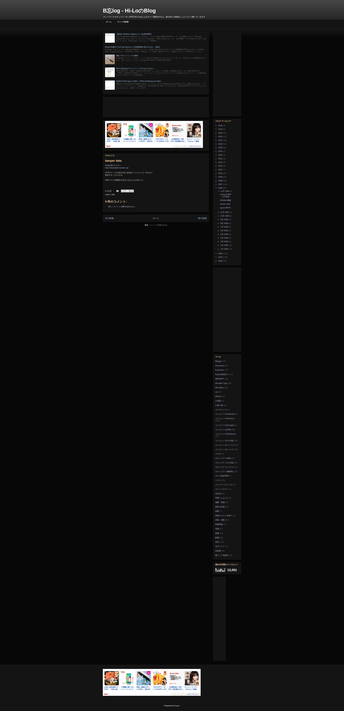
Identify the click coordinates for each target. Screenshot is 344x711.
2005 (220, 253)
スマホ (218, 454)
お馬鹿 (218, 401)
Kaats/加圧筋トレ (222, 374)
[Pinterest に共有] (132, 191)
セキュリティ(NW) (223, 458)
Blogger (218, 361)
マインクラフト (221, 489)
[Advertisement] (156, 106)
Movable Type (221, 383)
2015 (220, 155)
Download (219, 366)
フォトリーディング (223, 485)
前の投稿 (202, 218)
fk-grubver (219, 370)
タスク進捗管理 (221, 476)
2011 (220, 170)
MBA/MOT (219, 379)
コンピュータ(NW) (223, 429)
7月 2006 (225, 227)
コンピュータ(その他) (224, 441)
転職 (217, 538)
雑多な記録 (220, 507)
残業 (217, 511)
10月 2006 (225, 216)
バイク (218, 480)
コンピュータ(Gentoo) (224, 418)
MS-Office (219, 388)
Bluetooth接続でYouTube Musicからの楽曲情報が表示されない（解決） (133, 47)
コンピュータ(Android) (224, 414)
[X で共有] (127, 191)
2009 (220, 177)
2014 (220, 159)
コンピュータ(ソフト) (224, 445)
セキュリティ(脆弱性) (224, 471)
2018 (220, 148)
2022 (220, 136)
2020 (220, 144)
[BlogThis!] (124, 191)
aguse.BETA (225, 208)
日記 (217, 542)
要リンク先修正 (221, 555)
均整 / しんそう (221, 498)
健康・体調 (220, 502)
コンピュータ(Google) (224, 425)
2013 (220, 162)
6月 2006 (225, 230)
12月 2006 (225, 191)
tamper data (225, 204)
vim (216, 392)
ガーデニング (221, 410)
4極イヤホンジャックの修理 (127, 56)
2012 (220, 166)
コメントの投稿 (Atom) (158, 225)
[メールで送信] (122, 191)
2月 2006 (225, 245)
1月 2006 (225, 249)
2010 (220, 173)
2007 (220, 184)
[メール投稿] (117, 191)
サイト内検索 (123, 22)
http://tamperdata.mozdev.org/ (116, 168)
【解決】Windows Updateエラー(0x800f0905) (133, 34)
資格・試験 (220, 520)
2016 (220, 151)
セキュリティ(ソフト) (224, 467)
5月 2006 (225, 234)
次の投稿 (109, 218)
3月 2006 (225, 241)
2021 (220, 140)
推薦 (113, 195)
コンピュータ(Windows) (225, 434)
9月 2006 (225, 219)
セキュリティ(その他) (224, 463)
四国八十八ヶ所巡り (223, 516)
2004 (220, 257)
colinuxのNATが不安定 (225, 195)
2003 (220, 261)
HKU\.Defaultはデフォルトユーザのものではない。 (136, 68)
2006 (220, 188)
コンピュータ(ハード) (224, 449)
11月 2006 (225, 212)
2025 (220, 125)
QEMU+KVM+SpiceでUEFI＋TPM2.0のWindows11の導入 (138, 81)
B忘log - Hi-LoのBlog (129, 11)
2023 (220, 133)
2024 (220, 129)
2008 (220, 181)
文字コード (220, 546)
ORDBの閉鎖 (225, 200)
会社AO (218, 493)
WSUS (218, 396)
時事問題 (219, 524)
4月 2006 (225, 238)
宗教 (217, 529)
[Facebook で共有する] (130, 191)
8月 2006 (225, 223)
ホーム (109, 22)
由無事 (218, 551)
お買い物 (219, 405)
